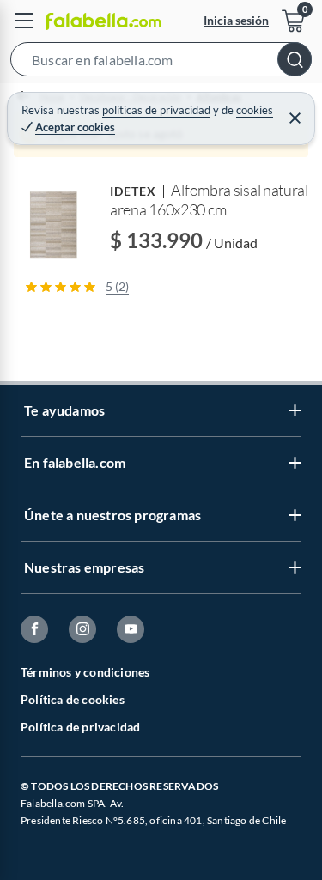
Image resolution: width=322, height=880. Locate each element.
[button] (161, 62)
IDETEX (133, 191)
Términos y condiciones (85, 672)
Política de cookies (73, 699)
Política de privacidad (80, 726)
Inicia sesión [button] (236, 20)
